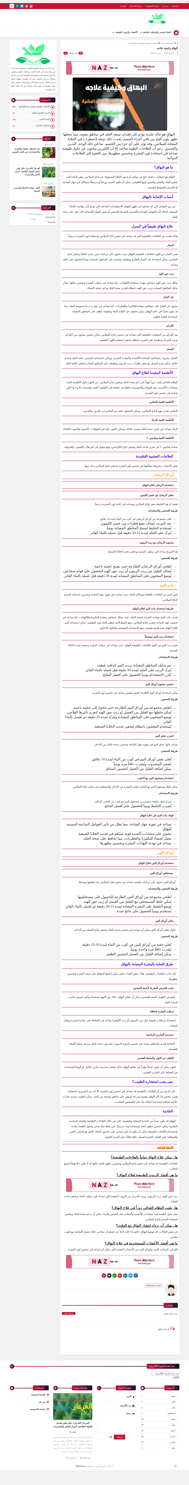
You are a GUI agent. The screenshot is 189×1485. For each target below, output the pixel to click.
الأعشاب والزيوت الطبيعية (126, 32)
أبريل (158, 1430)
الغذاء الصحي (31, 119)
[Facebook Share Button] (136, 1275)
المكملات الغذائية (31, 125)
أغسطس (158, 1413)
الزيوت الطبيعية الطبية (31, 113)
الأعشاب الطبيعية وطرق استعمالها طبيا (143, 43)
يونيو (158, 1396)
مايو (158, 1402)
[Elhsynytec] (157, 18)
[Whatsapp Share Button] (114, 1275)
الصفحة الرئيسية (168, 43)
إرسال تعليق (68, 1313)
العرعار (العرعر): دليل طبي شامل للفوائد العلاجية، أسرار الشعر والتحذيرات (27, 171)
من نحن (165, 6)
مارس (158, 1436)
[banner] (120, 68)
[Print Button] (104, 1275)
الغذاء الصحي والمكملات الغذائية (157, 32)
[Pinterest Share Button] (125, 1275)
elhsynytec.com (85, 1458)
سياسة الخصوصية (152, 6)
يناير (158, 1407)
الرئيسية (175, 6)
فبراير (158, 1442)
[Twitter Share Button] (130, 1275)
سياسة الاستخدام (135, 6)
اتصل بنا (123, 6)
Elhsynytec (80, 1466)
